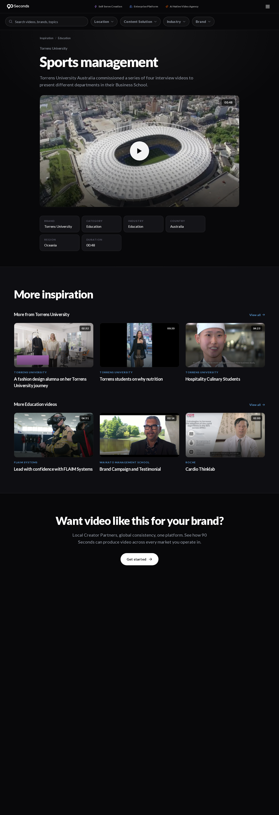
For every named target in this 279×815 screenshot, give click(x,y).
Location (101, 21)
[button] (139, 151)
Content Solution (138, 21)
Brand (201, 21)
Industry (174, 21)
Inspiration (46, 38)
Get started (136, 559)
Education (64, 38)
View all (255, 315)
